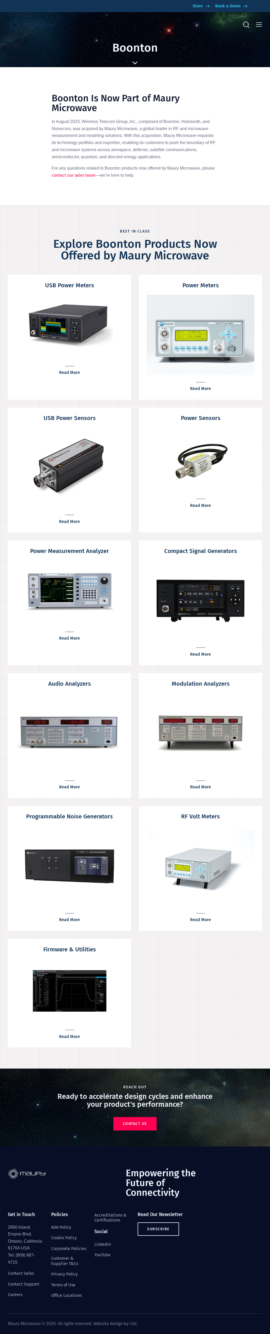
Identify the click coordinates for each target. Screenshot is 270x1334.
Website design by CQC (115, 1323)
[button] (259, 24)
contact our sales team (73, 175)
